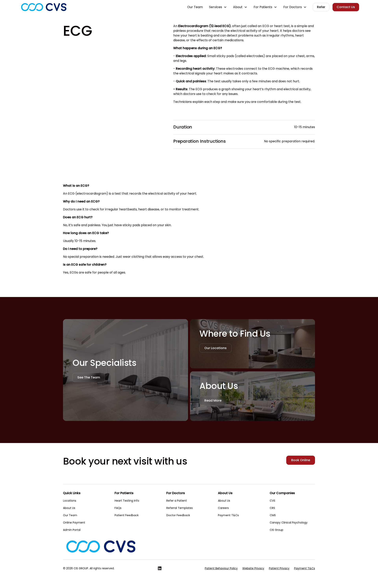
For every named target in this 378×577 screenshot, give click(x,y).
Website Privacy (253, 568)
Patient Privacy (279, 568)
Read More (212, 400)
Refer (321, 7)
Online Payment (74, 523)
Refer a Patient (176, 501)
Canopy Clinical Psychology (289, 523)
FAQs (118, 508)
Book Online (300, 460)
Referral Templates (179, 508)
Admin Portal (72, 530)
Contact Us (346, 7)
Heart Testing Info (127, 501)
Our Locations (215, 348)
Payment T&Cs (228, 515)
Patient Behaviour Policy (221, 568)
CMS (273, 515)
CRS (272, 508)
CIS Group (276, 530)
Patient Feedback (127, 515)
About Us (69, 508)
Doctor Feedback (178, 515)
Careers (223, 508)
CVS (272, 501)
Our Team (195, 7)
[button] (218, 7)
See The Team (88, 377)
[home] (44, 7)
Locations (69, 501)
